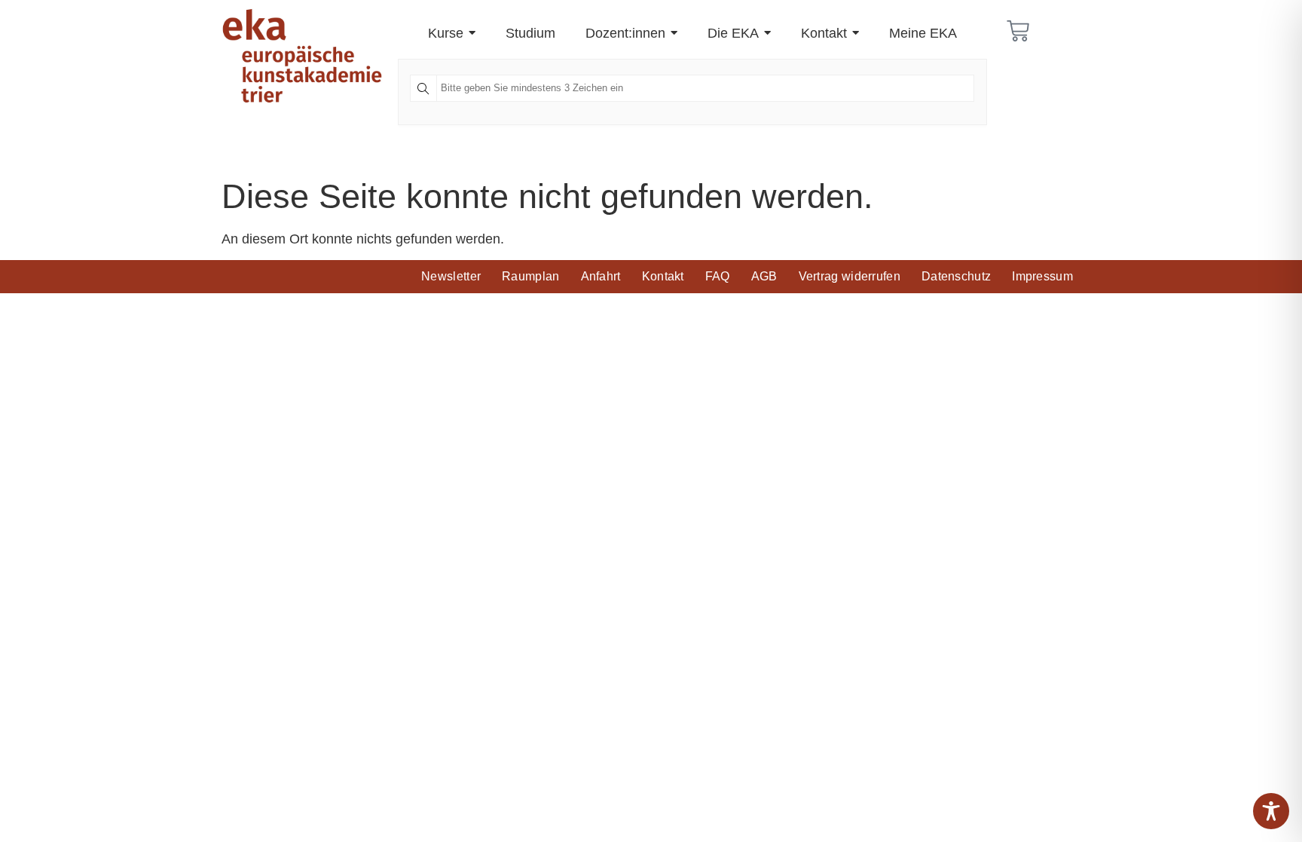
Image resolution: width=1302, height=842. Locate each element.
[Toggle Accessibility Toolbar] (1271, 811)
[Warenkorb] (1018, 31)
